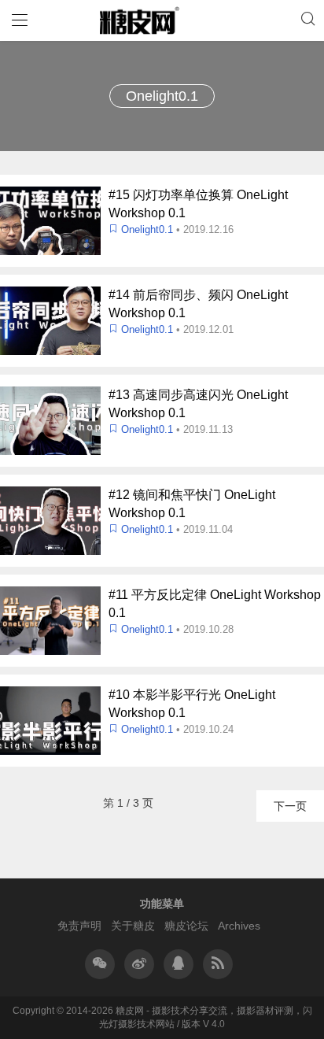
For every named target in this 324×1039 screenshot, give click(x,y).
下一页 (290, 806)
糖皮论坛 (186, 925)
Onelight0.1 (147, 229)
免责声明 (79, 925)
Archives (239, 925)
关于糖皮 (133, 925)
